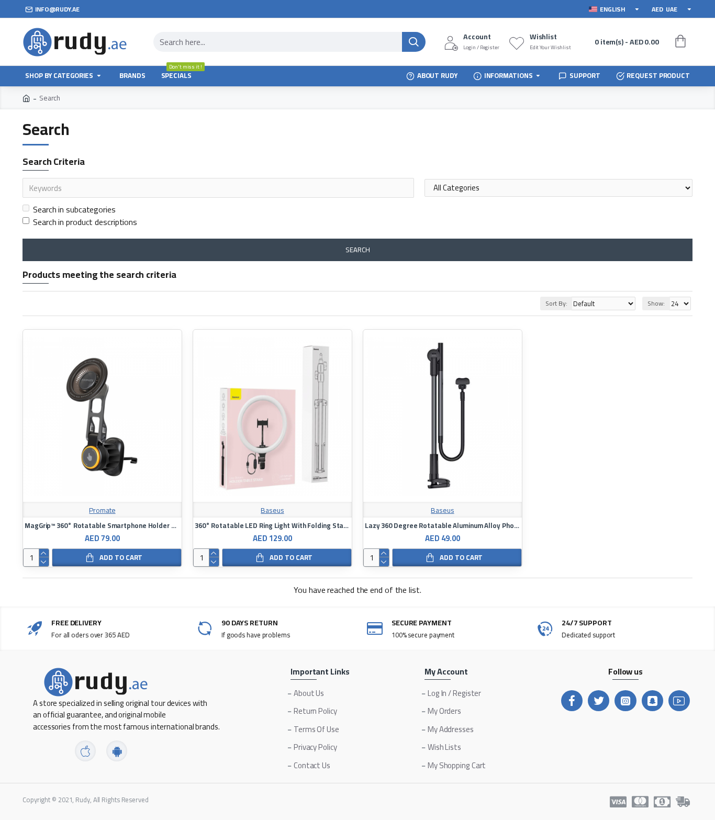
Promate (102, 510)
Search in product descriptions (85, 222)
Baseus (272, 510)
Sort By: (556, 303)
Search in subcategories (74, 209)
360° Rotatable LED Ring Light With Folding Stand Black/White (272, 525)
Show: (656, 303)
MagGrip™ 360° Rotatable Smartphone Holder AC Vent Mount (102, 525)
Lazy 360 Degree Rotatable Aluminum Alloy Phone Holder (442, 525)
